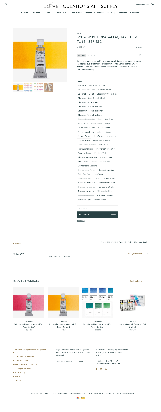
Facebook (122, 242)
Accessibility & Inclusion (23, 356)
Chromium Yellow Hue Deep (90, 107)
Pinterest (138, 242)
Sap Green (98, 174)
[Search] (6, 5)
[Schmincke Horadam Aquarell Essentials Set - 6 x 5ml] (132, 302)
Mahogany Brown (104, 132)
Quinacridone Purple (86, 170)
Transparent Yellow (86, 191)
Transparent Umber (106, 187)
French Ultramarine (86, 119)
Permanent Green (85, 149)
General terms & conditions (25, 364)
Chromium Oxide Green (88, 102)
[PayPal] (83, 399)
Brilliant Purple (104, 90)
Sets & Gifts (61, 13)
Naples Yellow (84, 140)
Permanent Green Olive (106, 149)
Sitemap (17, 380)
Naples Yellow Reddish (102, 140)
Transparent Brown (106, 183)
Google (131, 394)
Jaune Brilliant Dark (86, 128)
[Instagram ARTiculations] (106, 369)
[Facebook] (96, 369)
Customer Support (21, 360)
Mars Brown (98, 136)
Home (79, 34)
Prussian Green (106, 157)
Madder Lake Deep (86, 132)
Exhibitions (122, 13)
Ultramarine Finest (86, 195)
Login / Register (142, 5)
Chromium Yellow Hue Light (90, 115)
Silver (98, 179)
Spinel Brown (109, 179)
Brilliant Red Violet (86, 94)
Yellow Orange (100, 200)
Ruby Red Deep (84, 174)
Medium (24, 13)
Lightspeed (63, 394)
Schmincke (138, 47)
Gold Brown (109, 119)
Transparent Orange (86, 187)
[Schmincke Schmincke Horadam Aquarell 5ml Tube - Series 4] (97, 302)
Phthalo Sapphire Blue (87, 157)
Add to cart (84, 214)
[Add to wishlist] (140, 56)
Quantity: (83, 208)
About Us (76, 13)
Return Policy (19, 372)
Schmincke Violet (85, 179)
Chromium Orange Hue (107, 94)
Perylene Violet (100, 153)
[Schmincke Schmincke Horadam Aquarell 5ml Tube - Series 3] (63, 302)
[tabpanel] (40, 55)
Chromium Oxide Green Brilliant (91, 98)
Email (145, 242)
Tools (48, 13)
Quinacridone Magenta (87, 166)
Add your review (135, 254)
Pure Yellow (83, 162)
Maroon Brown (84, 136)
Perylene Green (84, 153)
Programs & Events (93, 13)
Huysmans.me (80, 394)
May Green (111, 136)
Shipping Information (22, 368)
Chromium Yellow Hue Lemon (90, 111)
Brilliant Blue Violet (97, 85)
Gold (99, 119)
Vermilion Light (84, 200)
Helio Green (83, 124)
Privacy (16, 376)
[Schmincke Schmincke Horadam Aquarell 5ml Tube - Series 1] (28, 302)
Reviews (17, 243)
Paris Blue (103, 145)
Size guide (81, 220)
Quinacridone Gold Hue (100, 162)
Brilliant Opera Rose (86, 90)
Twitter (130, 242)
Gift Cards (134, 13)
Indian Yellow (96, 124)
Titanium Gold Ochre (86, 183)
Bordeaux (82, 85)
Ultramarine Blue (104, 191)
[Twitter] (101, 369)
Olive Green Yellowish (87, 145)
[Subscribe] (80, 361)
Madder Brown (104, 128)
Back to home (136, 281)
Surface (36, 13)
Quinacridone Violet (107, 170)
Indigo (107, 124)
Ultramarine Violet (105, 195)
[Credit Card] (78, 399)
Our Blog (111, 13)
